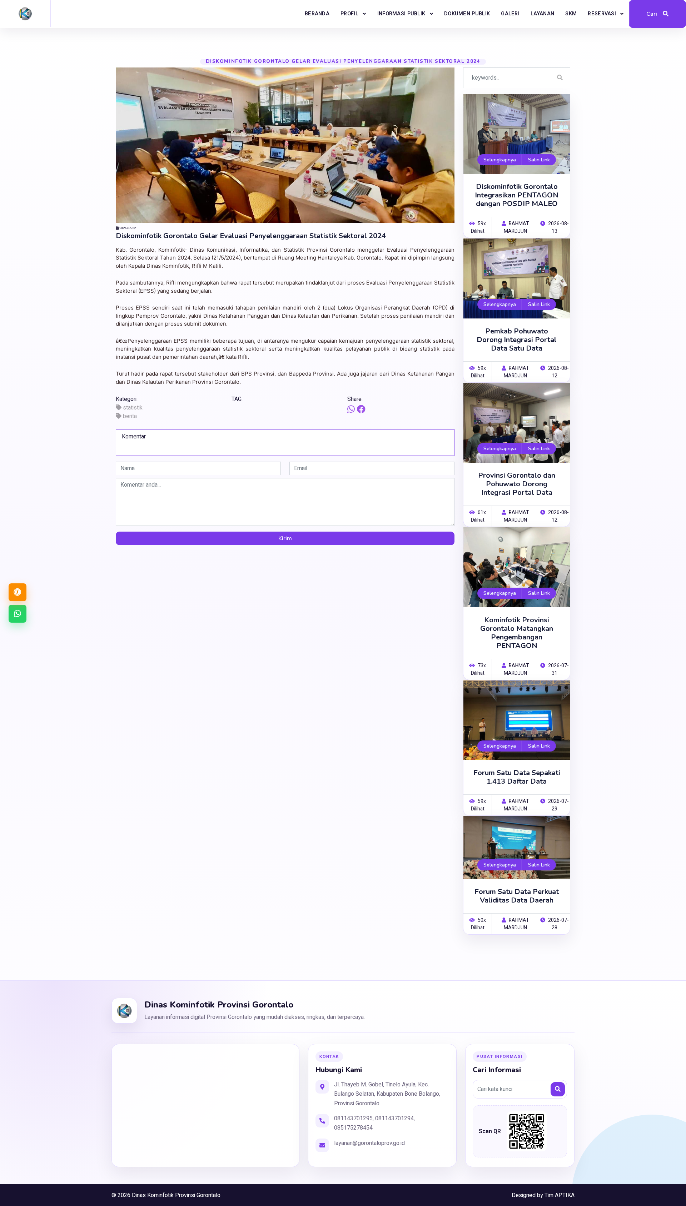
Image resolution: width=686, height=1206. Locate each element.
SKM (571, 13)
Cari (651, 14)
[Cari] (558, 1089)
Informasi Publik (402, 13)
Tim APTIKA (560, 1195)
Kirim (285, 538)
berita (129, 416)
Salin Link (539, 159)
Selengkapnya (499, 159)
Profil (350, 13)
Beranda (317, 13)
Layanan (542, 13)
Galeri (510, 13)
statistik (132, 407)
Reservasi (602, 13)
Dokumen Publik (467, 13)
